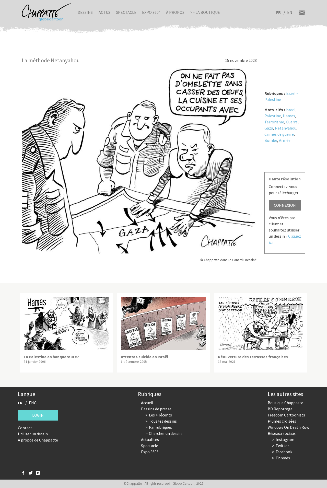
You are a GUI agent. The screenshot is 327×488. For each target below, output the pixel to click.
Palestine (272, 115)
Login (38, 415)
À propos (175, 12)
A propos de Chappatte (38, 440)
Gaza (268, 128)
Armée (284, 140)
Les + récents (160, 414)
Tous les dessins (163, 421)
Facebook (284, 451)
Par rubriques (160, 427)
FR (278, 12)
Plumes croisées (282, 421)
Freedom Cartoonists (286, 414)
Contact (25, 427)
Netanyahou (285, 128)
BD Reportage (280, 408)
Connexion (285, 205)
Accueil (147, 402)
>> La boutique (205, 12)
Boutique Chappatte (285, 402)
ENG (33, 402)
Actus (104, 12)
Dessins (85, 12)
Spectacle (126, 12)
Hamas (289, 115)
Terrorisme (274, 121)
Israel (291, 109)
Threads (283, 457)
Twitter (282, 445)
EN (289, 12)
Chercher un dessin (165, 433)
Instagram (285, 439)
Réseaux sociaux (282, 433)
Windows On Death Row (288, 427)
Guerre (292, 121)
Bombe (270, 140)
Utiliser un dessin (33, 433)
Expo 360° (151, 12)
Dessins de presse (156, 408)
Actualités (150, 439)
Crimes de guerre (279, 134)
